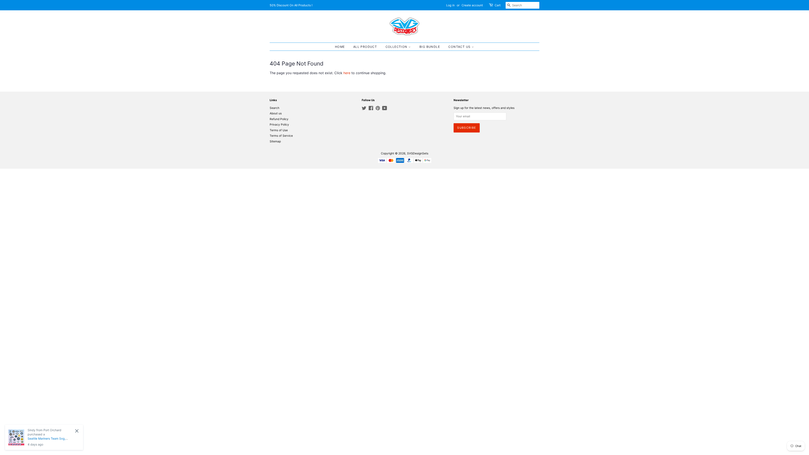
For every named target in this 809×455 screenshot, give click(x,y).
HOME (340, 46)
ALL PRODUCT (365, 46)
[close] (77, 431)
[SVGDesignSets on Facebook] (370, 109)
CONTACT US (459, 46)
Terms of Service (281, 135)
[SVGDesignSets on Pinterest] (377, 109)
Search (274, 108)
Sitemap (275, 141)
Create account (472, 5)
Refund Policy (279, 119)
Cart (498, 5)
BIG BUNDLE (429, 46)
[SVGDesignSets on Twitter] (364, 109)
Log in (450, 5)
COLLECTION (397, 46)
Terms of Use (279, 130)
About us (276, 113)
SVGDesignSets (417, 153)
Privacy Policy (279, 124)
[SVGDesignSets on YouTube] (384, 109)
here (346, 73)
